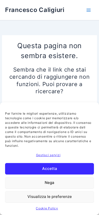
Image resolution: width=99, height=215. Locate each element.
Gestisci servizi (48, 155)
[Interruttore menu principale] (88, 10)
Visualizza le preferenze (49, 196)
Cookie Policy (47, 208)
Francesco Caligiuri (34, 10)
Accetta (49, 168)
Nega (49, 182)
